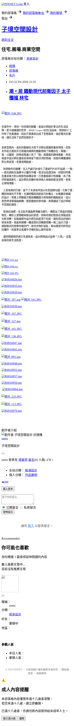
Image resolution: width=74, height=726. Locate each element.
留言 (31, 459)
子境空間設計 (20, 29)
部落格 (13, 70)
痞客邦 (23, 459)
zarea (5, 438)
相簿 (12, 66)
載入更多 (8, 489)
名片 (12, 75)
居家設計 (33, 58)
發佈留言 (8, 512)
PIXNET (18, 669)
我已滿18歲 (9, 718)
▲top (5, 481)
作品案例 (31, 475)
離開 (21, 718)
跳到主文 (8, 39)
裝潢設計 (31, 470)
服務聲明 (41, 673)
